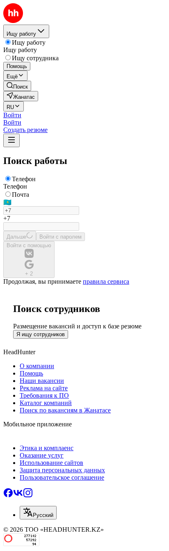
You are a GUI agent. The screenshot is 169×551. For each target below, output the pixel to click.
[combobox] (38, 512)
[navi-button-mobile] (11, 140)
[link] (17, 86)
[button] (12, 115)
